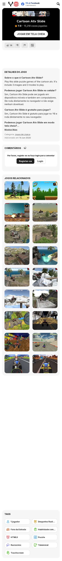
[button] (11, 129)
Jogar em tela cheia (31, 34)
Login (40, 161)
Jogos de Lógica (22, 134)
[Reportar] (24, 45)
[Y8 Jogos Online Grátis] (13, 4)
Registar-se (25, 161)
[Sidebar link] (4, 4)
